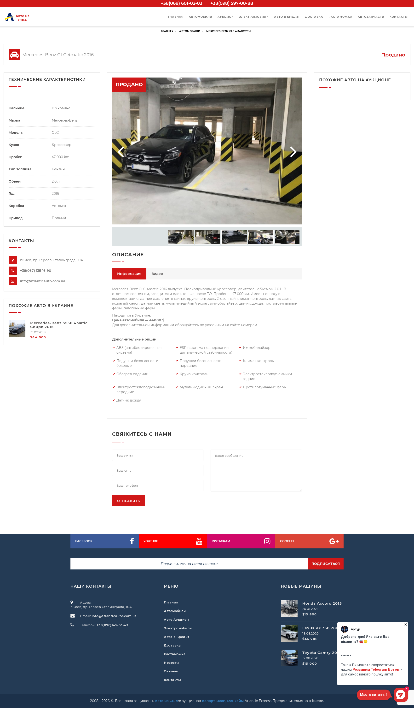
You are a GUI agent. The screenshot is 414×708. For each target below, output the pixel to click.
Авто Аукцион (176, 619)
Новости (171, 662)
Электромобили (254, 16)
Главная (176, 16)
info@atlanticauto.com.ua (42, 281)
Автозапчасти (371, 16)
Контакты (399, 16)
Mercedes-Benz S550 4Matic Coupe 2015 (59, 325)
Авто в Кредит (177, 637)
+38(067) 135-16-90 (35, 270)
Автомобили (200, 16)
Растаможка (340, 16)
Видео (157, 274)
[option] (207, 151)
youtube (151, 541)
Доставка (314, 16)
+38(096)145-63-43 (112, 625)
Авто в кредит (287, 16)
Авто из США (166, 701)
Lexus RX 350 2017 (321, 628)
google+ (287, 541)
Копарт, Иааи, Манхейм (223, 701)
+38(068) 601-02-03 (181, 3)
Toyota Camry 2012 (321, 652)
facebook (83, 541)
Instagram (221, 541)
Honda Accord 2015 (322, 603)
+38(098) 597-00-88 (231, 3)
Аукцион (226, 16)
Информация (129, 274)
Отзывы (171, 671)
